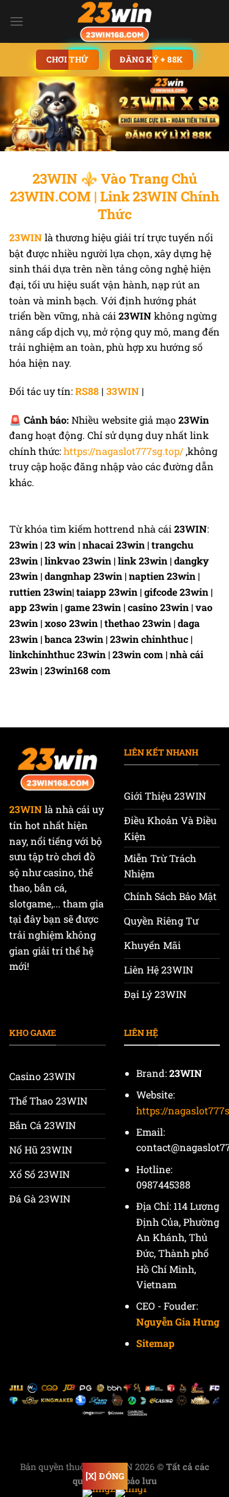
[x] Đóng (105, 1476)
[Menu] (16, 21)
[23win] (115, 21)
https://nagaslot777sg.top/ (123, 451)
